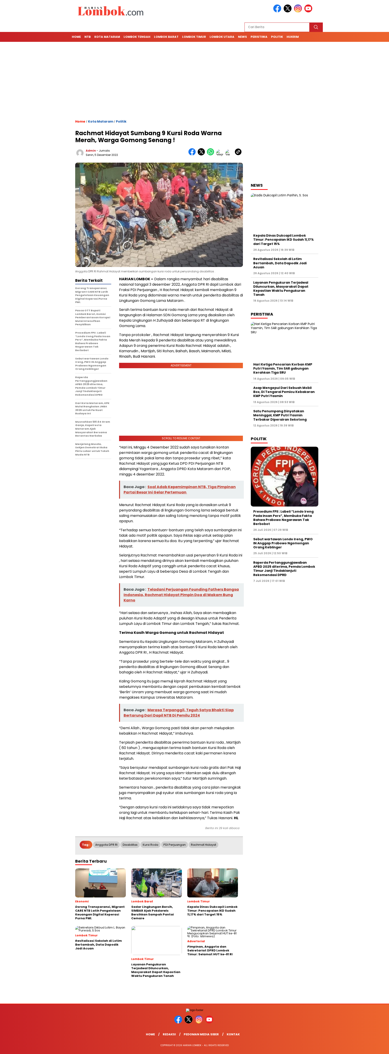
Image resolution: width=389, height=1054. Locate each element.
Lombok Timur (194, 37)
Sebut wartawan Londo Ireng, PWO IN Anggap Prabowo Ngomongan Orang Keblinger (283, 543)
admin (91, 150)
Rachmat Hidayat (203, 845)
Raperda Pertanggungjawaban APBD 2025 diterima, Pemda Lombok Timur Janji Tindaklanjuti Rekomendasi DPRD (284, 568)
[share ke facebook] (193, 154)
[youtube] (309, 11)
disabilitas (130, 845)
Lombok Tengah (137, 37)
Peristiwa (259, 37)
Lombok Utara (222, 37)
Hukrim (293, 37)
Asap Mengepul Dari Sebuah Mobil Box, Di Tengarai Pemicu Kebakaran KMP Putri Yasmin (284, 392)
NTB (87, 37)
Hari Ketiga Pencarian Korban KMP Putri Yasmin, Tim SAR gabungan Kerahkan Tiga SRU (282, 368)
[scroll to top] (374, 1047)
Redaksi (169, 1034)
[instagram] (298, 11)
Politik (277, 37)
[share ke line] (230, 154)
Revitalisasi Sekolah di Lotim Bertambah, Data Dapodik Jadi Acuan (280, 263)
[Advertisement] (194, 80)
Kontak (233, 1034)
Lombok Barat (166, 37)
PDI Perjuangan (174, 845)
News (242, 37)
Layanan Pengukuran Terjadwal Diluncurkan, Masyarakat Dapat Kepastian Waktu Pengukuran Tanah (280, 288)
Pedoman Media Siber (201, 1034)
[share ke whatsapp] (211, 154)
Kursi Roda (150, 845)
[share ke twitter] (202, 154)
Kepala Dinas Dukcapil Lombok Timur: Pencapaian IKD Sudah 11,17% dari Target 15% (283, 239)
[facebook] (278, 11)
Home (76, 37)
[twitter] (288, 11)
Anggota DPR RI (106, 845)
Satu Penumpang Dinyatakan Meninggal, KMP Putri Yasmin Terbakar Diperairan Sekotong (280, 415)
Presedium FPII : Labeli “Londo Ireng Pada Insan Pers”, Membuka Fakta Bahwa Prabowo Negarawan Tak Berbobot (283, 517)
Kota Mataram (107, 37)
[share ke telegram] (220, 154)
